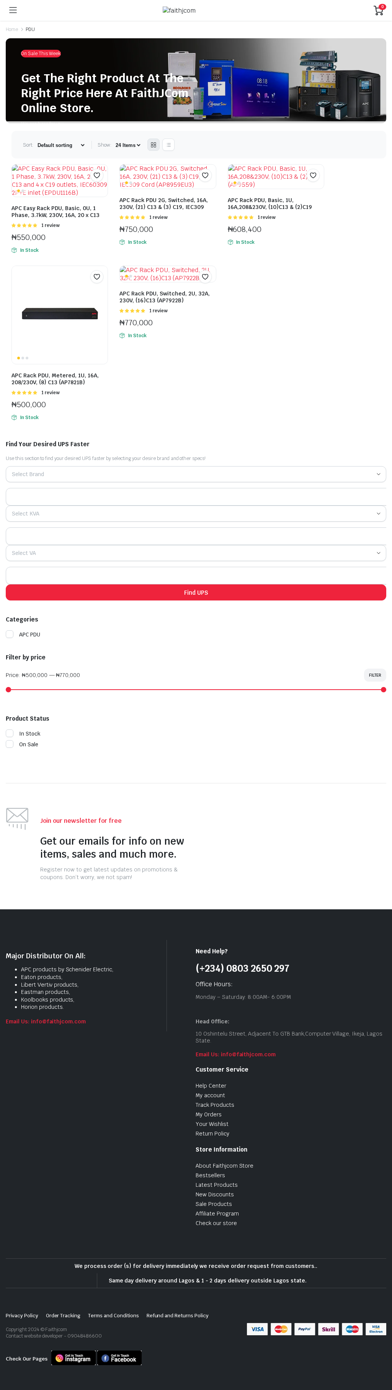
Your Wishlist (212, 1124)
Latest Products (217, 1184)
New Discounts (215, 1194)
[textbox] (31, 474)
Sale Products (214, 1204)
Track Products (215, 1104)
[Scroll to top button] (379, 1355)
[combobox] (196, 474)
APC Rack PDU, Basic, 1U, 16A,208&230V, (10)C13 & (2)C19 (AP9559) (270, 207)
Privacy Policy (22, 1315)
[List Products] (168, 145)
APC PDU (29, 634)
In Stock (30, 733)
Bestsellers (210, 1175)
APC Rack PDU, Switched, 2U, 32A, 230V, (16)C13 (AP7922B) (164, 297)
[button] (97, 175)
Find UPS (196, 592)
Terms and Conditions (113, 1315)
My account (210, 1095)
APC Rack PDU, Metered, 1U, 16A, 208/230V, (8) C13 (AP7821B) (55, 379)
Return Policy (212, 1133)
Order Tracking (63, 1315)
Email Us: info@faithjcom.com (46, 1021)
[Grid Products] (153, 145)
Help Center (211, 1085)
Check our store (216, 1223)
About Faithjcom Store (224, 1165)
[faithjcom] (195, 11)
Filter (375, 675)
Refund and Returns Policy (178, 1315)
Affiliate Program (217, 1213)
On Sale (28, 744)
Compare (100, 190)
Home (12, 29)
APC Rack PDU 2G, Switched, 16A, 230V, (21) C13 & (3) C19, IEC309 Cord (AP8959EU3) (163, 207)
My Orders (209, 1114)
